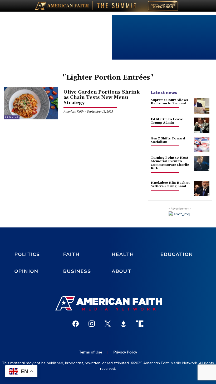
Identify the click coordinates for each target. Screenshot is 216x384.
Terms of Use (90, 352)
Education (176, 254)
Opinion (26, 271)
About (121, 271)
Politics (27, 254)
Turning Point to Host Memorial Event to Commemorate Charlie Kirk (170, 163)
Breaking (11, 117)
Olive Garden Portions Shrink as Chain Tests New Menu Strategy (101, 97)
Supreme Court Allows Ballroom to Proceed (169, 101)
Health (123, 254)
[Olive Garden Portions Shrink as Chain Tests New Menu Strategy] (31, 103)
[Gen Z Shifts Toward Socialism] (201, 144)
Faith (71, 254)
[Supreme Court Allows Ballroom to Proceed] (201, 106)
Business (77, 271)
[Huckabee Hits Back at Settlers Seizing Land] (201, 188)
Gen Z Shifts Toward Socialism (168, 140)
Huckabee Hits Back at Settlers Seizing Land (170, 184)
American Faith (73, 111)
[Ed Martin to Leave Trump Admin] (201, 125)
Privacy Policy (125, 352)
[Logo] (108, 303)
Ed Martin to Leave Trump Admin (167, 121)
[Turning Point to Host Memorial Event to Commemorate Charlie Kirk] (201, 163)
